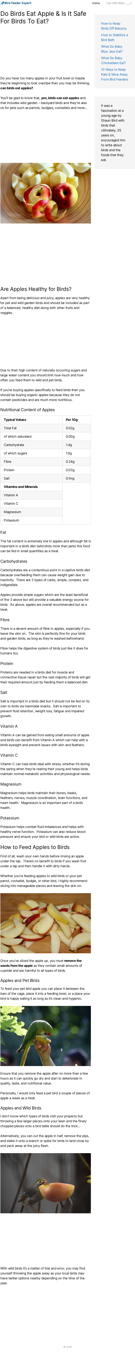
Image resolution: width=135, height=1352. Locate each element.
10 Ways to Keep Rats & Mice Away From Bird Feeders (114, 74)
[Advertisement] (45, 51)
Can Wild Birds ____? (119, 3)
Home (96, 3)
